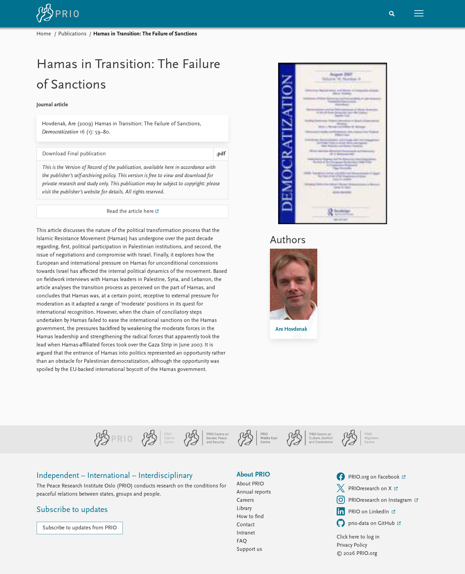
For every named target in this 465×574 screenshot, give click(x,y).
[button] (419, 13)
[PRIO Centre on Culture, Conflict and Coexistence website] (307, 445)
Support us (249, 549)
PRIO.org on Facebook (374, 477)
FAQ (242, 541)
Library (244, 508)
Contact (246, 525)
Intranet (246, 533)
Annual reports (254, 492)
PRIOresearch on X (370, 489)
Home (43, 34)
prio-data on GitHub (372, 523)
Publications (72, 34)
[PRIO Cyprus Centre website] (155, 445)
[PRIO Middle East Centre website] (254, 445)
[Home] (57, 13)
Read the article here (130, 211)
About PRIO (250, 484)
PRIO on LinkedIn (369, 512)
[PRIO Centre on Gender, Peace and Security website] (203, 445)
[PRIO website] (110, 445)
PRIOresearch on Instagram (380, 500)
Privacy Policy (352, 545)
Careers (245, 500)
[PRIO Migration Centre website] (356, 445)
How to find (250, 516)
